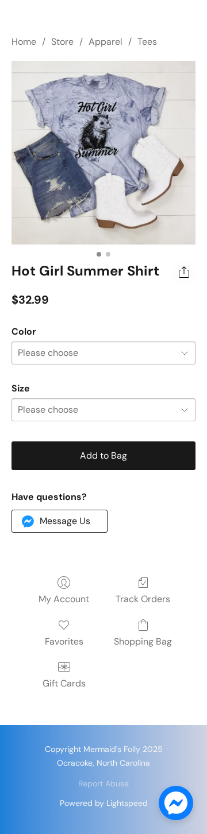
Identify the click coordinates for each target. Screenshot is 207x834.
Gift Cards (64, 683)
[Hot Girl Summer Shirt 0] (103, 153)
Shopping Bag (143, 641)
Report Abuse (103, 783)
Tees (147, 42)
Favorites (64, 641)
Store (62, 42)
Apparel (105, 42)
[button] (60, 521)
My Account (64, 599)
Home (24, 42)
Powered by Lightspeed (104, 803)
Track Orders (143, 599)
